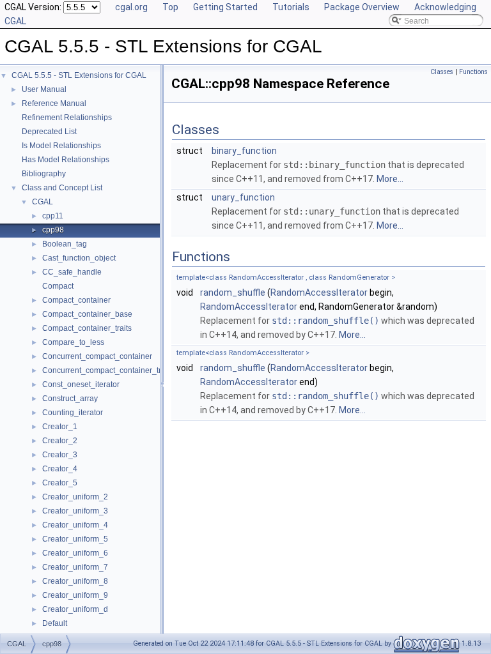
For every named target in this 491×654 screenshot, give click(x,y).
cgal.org (131, 7)
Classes (441, 72)
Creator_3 (59, 454)
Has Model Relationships (65, 159)
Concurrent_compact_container (97, 356)
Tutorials (290, 7)
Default (54, 623)
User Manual (44, 89)
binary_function (244, 151)
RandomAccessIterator (319, 292)
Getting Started (225, 7)
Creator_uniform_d (75, 609)
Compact (58, 286)
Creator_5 (59, 482)
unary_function (243, 197)
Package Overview (362, 7)
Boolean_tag (64, 244)
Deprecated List (49, 131)
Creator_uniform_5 (75, 539)
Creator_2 (59, 440)
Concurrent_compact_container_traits (107, 370)
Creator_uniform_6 (75, 553)
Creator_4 (59, 468)
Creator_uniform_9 (75, 595)
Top (170, 7)
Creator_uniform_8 (75, 581)
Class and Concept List (62, 187)
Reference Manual (54, 103)
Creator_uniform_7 (75, 567)
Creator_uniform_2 (75, 496)
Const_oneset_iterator (81, 384)
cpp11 (52, 215)
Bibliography (44, 173)
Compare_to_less (73, 342)
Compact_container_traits (87, 328)
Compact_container (76, 300)
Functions (473, 72)
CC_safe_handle (72, 272)
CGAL (42, 201)
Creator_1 (59, 426)
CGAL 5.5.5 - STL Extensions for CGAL (79, 75)
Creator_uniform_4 (75, 525)
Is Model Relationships (61, 145)
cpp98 (53, 229)
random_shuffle (232, 292)
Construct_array (70, 398)
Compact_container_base (87, 314)
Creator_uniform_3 (75, 510)
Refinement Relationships (67, 117)
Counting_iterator (72, 412)
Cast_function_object (79, 258)
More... (390, 179)
